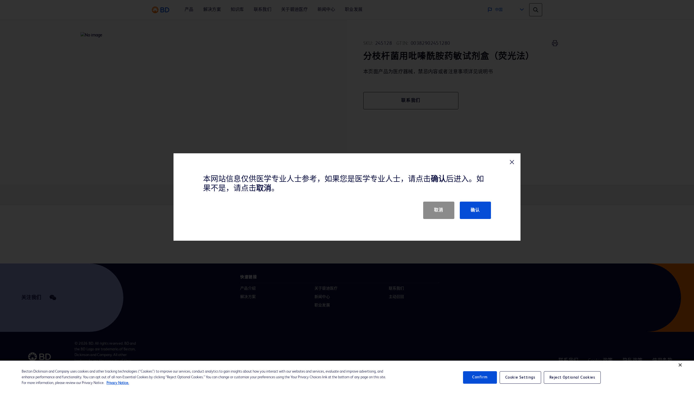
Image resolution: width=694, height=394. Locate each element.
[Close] (680, 365)
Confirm (479, 377)
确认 (475, 210)
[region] (347, 377)
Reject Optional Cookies (572, 377)
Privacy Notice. (118, 383)
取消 (439, 210)
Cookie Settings (520, 377)
